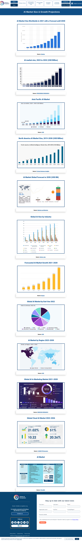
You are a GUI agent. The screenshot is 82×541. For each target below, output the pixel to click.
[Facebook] (15, 522)
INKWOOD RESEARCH (42, 412)
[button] (65, 2)
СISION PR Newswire (43, 451)
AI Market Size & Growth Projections (42, 12)
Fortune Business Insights (43, 171)
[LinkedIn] (12, 522)
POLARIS (42, 490)
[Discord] (21, 522)
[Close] (80, 539)
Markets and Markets (43, 210)
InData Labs (43, 257)
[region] (14, 5)
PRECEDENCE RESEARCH (43, 93)
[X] (18, 522)
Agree (77, 538)
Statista (43, 54)
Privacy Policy (19, 539)
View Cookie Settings (69, 538)
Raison (43, 295)
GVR (43, 132)
